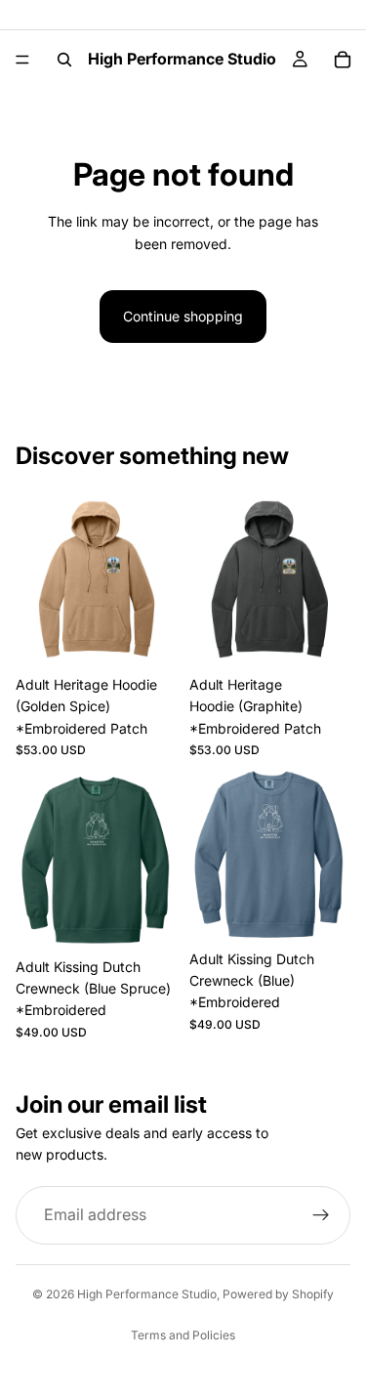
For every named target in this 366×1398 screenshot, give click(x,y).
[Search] (64, 59)
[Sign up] (321, 1214)
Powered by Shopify (278, 1294)
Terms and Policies (183, 1335)
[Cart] (342, 59)
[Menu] (22, 59)
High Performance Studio (147, 1294)
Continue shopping (183, 316)
